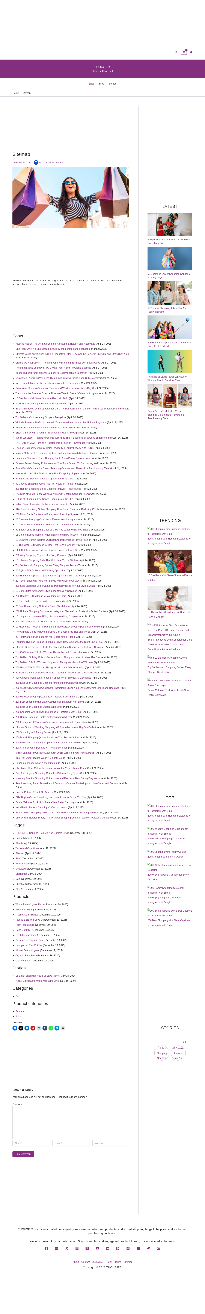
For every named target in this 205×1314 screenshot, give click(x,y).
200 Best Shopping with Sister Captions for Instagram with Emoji (49, 701)
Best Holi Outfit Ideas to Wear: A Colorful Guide (40, 758)
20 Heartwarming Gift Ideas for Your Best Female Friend (45, 637)
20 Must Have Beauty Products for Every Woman (41, 403)
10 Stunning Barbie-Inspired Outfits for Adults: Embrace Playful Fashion (53, 540)
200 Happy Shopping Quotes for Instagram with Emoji (43, 717)
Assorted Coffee (24, 909)
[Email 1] (158, 1248)
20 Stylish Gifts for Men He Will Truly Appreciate (40, 570)
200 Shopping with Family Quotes (33, 732)
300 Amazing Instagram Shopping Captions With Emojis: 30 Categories (53, 677)
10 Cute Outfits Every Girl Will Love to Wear (38, 601)
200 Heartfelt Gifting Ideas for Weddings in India (40, 596)
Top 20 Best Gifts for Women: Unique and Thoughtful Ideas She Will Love (54, 662)
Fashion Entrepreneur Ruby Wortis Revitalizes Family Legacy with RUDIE (54, 448)
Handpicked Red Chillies (28, 945)
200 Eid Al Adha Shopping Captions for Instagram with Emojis (48, 742)
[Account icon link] (191, 52)
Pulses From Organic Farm (29, 940)
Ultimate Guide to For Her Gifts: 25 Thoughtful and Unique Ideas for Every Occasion (59, 647)
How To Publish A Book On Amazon (34, 792)
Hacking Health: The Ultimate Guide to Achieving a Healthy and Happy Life (55, 344)
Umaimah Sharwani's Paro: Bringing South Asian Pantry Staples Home (53, 458)
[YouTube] (97, 1248)
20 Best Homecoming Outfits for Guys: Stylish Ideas (42, 606)
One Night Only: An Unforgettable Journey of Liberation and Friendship (52, 349)
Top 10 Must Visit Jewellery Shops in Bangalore (40, 417)
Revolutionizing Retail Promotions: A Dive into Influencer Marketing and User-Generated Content (66, 783)
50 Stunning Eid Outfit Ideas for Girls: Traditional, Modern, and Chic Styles (54, 672)
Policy (109, 1262)
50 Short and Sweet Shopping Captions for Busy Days (44, 478)
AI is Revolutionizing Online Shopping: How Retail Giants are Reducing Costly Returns (61, 509)
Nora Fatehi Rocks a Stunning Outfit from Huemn (41, 807)
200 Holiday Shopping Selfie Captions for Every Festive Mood (48, 489)
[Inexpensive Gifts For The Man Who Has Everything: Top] (170, 224)
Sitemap (19, 853)
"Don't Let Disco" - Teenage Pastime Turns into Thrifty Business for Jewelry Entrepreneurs (63, 437)
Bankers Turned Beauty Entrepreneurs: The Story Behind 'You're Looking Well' (57, 463)
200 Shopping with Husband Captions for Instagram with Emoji (48, 712)
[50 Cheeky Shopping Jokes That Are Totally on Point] (170, 293)
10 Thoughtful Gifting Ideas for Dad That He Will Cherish (45, 545)
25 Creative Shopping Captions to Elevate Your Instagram (46, 519)
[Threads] (87, 1248)
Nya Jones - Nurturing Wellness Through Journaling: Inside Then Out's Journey (57, 378)
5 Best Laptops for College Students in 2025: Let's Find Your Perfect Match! (55, 753)
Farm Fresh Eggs (24, 925)
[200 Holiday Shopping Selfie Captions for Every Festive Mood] (170, 327)
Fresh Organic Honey (26, 914)
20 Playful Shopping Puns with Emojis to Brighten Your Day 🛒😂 (50, 580)
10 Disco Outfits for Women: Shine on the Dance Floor (44, 524)
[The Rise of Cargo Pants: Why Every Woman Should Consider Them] (170, 361)
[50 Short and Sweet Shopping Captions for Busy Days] (170, 258)
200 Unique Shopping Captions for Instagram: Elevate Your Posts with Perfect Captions (61, 611)
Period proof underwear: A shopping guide (37, 763)
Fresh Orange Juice (25, 935)
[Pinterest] (117, 1248)
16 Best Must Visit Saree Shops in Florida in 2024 (41, 398)
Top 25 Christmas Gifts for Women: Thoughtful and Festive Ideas (49, 652)
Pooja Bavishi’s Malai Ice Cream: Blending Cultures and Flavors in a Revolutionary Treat (166, 415)
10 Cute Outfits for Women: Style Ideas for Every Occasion (46, 591)
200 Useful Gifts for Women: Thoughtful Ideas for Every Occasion (49, 667)
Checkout (20, 884)
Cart (17, 879)
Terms (118, 1262)
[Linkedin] (107, 1248)
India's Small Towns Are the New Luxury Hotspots (41, 504)
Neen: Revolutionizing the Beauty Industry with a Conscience (47, 383)
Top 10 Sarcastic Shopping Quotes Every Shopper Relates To (48, 565)
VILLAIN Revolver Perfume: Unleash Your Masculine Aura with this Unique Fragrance (60, 422)
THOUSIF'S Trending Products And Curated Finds (42, 833)
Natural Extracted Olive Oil (29, 919)
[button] (176, 52)
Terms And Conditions (27, 848)
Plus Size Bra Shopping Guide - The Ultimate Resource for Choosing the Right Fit (58, 812)
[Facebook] (46, 1248)
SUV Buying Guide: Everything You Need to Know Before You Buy (50, 797)
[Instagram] (77, 1248)
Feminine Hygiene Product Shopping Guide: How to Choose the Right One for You (59, 642)
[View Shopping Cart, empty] (184, 52)
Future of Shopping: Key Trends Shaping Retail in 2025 (44, 499)
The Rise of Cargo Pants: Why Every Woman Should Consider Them (52, 494)
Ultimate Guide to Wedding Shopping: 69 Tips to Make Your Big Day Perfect (55, 727)
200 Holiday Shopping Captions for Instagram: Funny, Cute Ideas (49, 575)
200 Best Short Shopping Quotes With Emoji (39, 707)
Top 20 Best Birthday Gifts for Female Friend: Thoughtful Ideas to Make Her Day (57, 657)
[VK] (148, 1248)
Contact (19, 838)
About (18, 843)
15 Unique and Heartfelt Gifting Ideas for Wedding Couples (46, 616)
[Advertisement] (102, 22)
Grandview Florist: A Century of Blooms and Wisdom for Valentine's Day (53, 388)
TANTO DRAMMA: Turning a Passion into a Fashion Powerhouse (50, 443)
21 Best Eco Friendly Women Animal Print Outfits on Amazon (47, 427)
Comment (17, 1104)
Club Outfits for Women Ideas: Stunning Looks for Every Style (47, 550)
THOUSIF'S (102, 67)
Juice (18, 1016)
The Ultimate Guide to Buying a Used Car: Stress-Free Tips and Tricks (52, 631)
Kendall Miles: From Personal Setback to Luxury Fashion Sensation (51, 373)
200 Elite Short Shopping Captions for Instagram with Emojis (47, 683)
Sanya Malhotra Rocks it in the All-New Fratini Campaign (45, 802)
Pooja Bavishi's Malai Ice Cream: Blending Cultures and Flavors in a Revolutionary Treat (62, 468)
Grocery (19, 1011)
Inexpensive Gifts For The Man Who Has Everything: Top (45, 473)
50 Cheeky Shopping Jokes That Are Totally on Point (43, 483)
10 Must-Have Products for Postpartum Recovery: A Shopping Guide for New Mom (58, 626)
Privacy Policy (23, 863)
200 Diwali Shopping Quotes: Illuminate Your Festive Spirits (47, 737)
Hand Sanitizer (23, 930)
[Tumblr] (138, 1248)
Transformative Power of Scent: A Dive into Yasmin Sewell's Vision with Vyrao (56, 393)
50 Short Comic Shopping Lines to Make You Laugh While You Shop (51, 529)
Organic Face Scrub (26, 955)
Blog (101, 83)
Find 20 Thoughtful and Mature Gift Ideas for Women (43, 621)
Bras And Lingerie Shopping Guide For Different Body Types (47, 773)
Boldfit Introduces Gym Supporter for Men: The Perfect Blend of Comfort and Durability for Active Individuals (72, 408)
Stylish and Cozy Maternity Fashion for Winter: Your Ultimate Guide (51, 768)
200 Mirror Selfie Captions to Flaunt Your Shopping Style (45, 514)
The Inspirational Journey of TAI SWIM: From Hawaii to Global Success (53, 368)
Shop (91, 83)
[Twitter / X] (66, 1248)
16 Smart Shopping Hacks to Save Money (37, 976)
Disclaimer (21, 874)
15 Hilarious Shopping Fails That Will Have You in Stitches (46, 560)
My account (21, 868)
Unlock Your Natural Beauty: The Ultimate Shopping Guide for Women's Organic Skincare (63, 817)
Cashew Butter (23, 960)
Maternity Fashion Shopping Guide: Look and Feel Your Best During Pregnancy (57, 778)
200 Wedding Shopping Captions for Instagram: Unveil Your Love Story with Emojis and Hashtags (67, 688)
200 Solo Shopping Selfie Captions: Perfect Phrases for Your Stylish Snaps (55, 586)
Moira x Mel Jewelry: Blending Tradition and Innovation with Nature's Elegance (57, 453)
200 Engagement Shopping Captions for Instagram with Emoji (48, 722)
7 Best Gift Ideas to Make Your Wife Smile (37, 981)
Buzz (18, 996)
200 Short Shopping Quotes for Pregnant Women (41, 747)
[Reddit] (128, 1248)
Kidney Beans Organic (27, 950)
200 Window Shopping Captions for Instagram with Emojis (46, 696)
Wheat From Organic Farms (30, 904)
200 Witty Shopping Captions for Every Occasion (41, 555)
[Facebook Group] (56, 1248)
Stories (112, 83)
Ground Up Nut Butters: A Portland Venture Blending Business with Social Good (57, 362)
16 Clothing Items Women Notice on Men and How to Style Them (49, 534)
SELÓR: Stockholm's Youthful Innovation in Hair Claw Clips (47, 432)
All (184, 1042)
